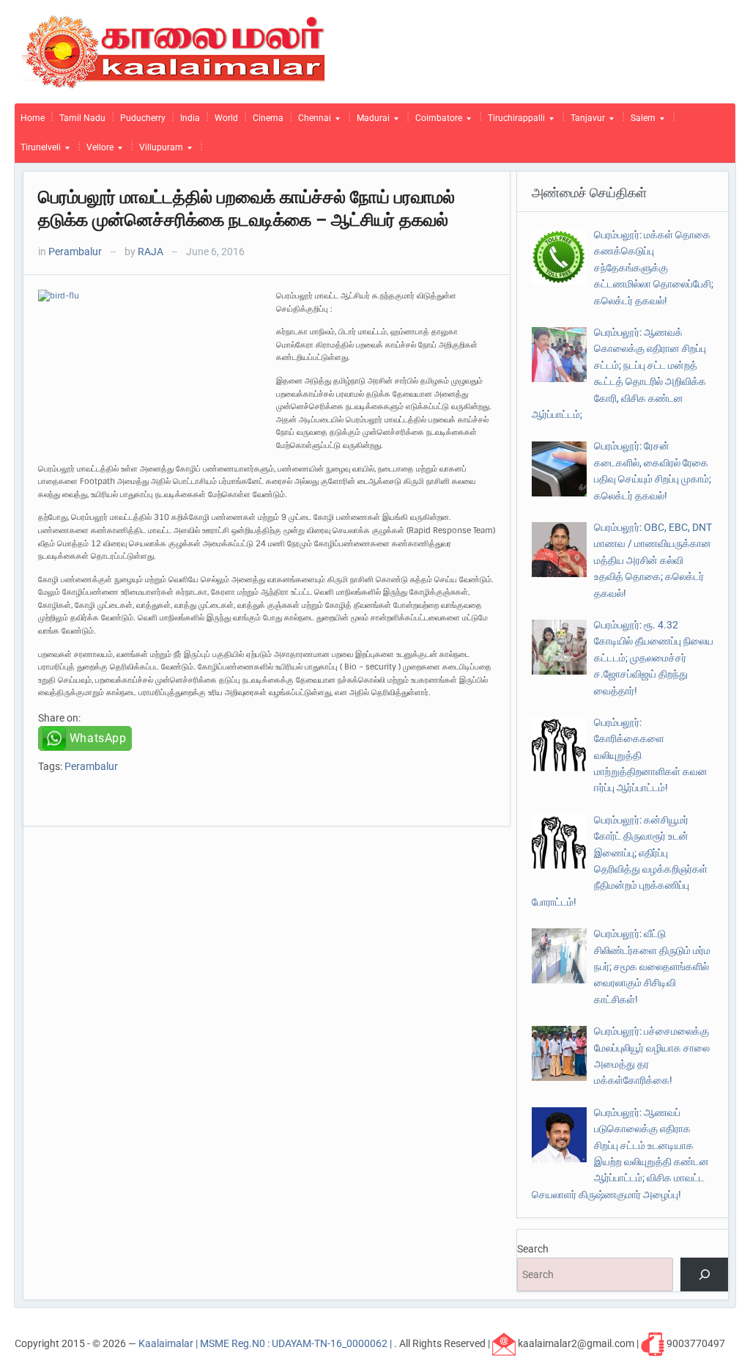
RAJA (150, 251)
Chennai (311, 122)
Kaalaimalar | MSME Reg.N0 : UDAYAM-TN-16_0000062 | (266, 1343)
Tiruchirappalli (513, 122)
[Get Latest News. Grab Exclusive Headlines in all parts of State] (174, 50)
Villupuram (158, 151)
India (190, 118)
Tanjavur (585, 122)
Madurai (370, 122)
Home (33, 118)
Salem (640, 122)
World (226, 118)
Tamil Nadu (82, 118)
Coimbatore (435, 122)
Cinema (268, 118)
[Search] (704, 1275)
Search (533, 1249)
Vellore (97, 151)
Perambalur (75, 251)
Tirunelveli (38, 151)
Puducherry (143, 118)
